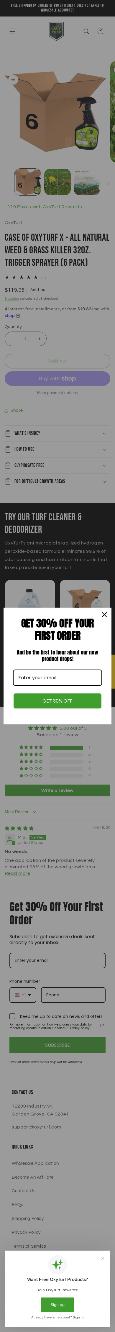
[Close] (104, 615)
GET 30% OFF (57, 701)
